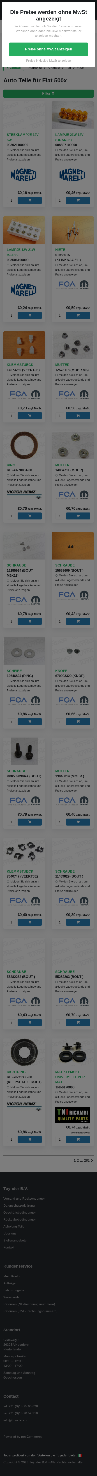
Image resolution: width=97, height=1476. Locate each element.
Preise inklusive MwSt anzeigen (48, 60)
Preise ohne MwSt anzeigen (48, 49)
